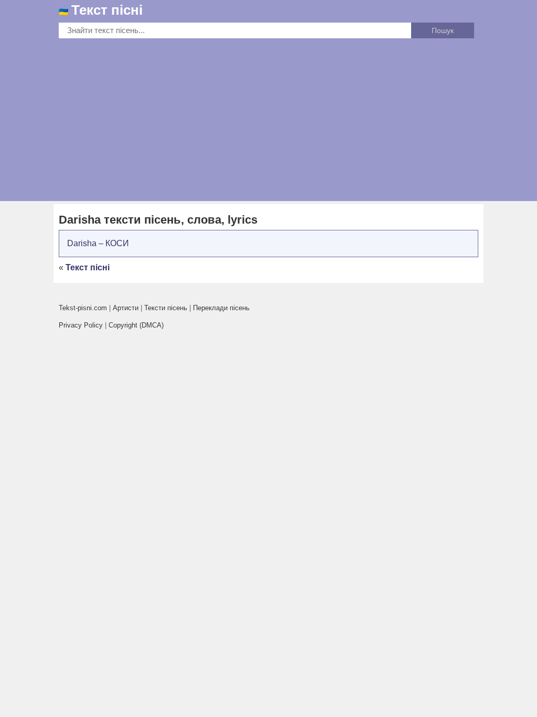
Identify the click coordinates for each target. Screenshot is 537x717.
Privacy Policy (81, 325)
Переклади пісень (221, 308)
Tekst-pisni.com (83, 308)
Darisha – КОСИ (98, 243)
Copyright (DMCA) (136, 325)
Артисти (125, 308)
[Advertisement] (268, 117)
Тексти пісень (165, 308)
